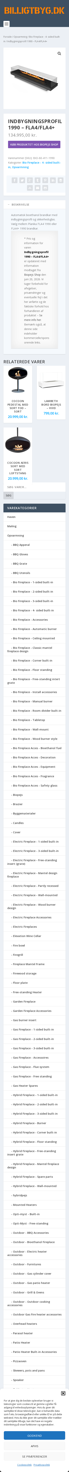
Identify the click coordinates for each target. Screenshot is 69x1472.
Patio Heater (21, 1342)
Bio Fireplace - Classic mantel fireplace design (29, 649)
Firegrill (18, 955)
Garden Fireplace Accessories (32, 1011)
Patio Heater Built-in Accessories (35, 1352)
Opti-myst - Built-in (26, 1214)
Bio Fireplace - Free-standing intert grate (33, 680)
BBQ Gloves (20, 554)
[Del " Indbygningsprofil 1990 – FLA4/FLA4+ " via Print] (45, 188)
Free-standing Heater (27, 992)
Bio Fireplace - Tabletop (29, 720)
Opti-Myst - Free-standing (30, 1223)
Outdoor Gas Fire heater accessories (37, 1314)
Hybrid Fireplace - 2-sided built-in (35, 1104)
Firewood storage (24, 973)
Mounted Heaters (25, 1205)
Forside (7, 36)
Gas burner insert (24, 1020)
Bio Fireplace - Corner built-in (32, 660)
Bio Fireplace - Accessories (30, 619)
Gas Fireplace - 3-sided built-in (33, 1048)
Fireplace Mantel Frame (28, 964)
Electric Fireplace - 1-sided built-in (36, 841)
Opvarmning (20, 36)
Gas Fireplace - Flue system (31, 1067)
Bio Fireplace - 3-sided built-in (33, 601)
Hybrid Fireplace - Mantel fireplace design (33, 1165)
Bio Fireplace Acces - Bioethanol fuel (37, 748)
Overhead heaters (25, 1324)
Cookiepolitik (24, 1464)
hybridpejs (20, 1195)
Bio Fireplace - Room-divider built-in (37, 710)
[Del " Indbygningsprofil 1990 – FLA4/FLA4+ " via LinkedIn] (53, 180)
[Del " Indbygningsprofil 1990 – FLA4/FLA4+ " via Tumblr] (37, 180)
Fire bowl (19, 945)
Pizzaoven (19, 1361)
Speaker (18, 1380)
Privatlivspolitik (42, 1464)
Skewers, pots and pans (29, 1370)
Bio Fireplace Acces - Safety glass (35, 785)
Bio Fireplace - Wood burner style (35, 739)
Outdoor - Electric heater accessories (27, 1253)
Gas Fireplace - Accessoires (30, 1057)
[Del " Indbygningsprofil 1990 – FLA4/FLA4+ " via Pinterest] (45, 180)
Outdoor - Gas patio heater (31, 1283)
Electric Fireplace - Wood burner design (31, 906)
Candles (18, 823)
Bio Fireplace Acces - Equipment (34, 766)
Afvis (34, 1446)
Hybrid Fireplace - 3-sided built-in (35, 1113)
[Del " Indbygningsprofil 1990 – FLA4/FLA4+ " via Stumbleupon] (30, 188)
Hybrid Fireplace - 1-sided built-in (35, 1095)
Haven (11, 517)
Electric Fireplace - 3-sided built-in (36, 851)
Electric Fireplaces (25, 926)
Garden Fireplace (24, 1001)
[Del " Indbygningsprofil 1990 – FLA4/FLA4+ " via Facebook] (14, 180)
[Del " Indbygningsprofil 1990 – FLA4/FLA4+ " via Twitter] (22, 180)
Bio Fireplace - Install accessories (35, 692)
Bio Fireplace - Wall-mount (31, 729)
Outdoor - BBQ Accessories (31, 1233)
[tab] (34, 204)
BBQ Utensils (21, 573)
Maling (11, 526)
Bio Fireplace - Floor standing (32, 670)
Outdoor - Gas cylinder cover (32, 1273)
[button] (63, 1393)
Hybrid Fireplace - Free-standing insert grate (31, 1152)
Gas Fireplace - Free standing (32, 1076)
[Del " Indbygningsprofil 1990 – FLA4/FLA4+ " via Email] (37, 188)
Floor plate (20, 982)
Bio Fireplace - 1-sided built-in (33, 582)
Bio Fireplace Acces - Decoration (34, 757)
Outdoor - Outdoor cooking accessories (28, 1303)
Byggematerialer (24, 813)
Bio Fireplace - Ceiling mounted (34, 638)
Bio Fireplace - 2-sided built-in (33, 591)
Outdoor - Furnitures (27, 1264)
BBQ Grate (20, 563)
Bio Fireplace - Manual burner (33, 701)
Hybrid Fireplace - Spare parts (33, 1176)
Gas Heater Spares (25, 1085)
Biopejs (18, 795)
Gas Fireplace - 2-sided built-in (33, 1039)
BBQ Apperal (21, 545)
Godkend (34, 1435)
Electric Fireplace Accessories (32, 917)
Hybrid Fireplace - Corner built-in (35, 1132)
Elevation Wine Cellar (27, 936)
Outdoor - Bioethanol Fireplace (34, 1242)
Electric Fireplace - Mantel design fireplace (32, 874)
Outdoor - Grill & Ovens (28, 1292)
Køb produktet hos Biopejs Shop (34, 144)
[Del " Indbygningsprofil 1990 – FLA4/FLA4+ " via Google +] (30, 180)
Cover (17, 832)
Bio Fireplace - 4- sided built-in (33, 610)
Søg (8, 495)
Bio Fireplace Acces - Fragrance (33, 776)
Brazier (18, 804)
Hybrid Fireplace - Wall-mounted (35, 1186)
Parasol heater (23, 1333)
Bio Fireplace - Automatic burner (35, 629)
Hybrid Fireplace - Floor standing (35, 1142)
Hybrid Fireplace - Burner (29, 1123)
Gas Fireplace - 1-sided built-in (33, 1029)
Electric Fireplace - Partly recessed (35, 886)
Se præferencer (34, 1456)
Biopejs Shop (32, 274)
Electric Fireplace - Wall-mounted (35, 895)
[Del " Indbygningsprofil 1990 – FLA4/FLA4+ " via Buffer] (60, 180)
